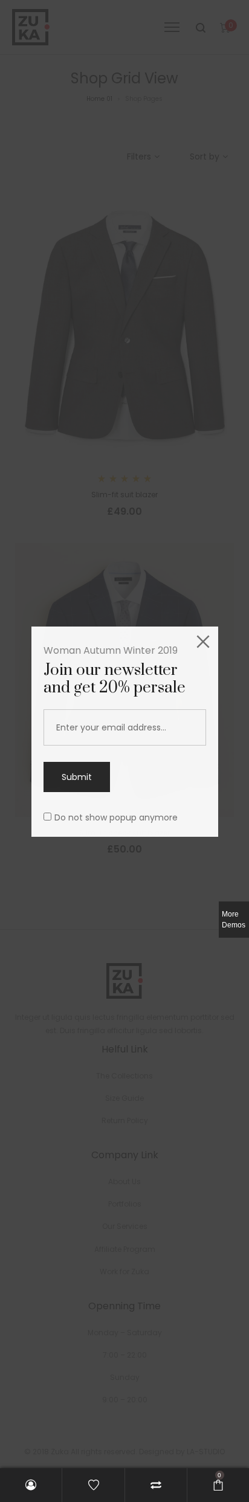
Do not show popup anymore (116, 817)
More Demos (233, 919)
